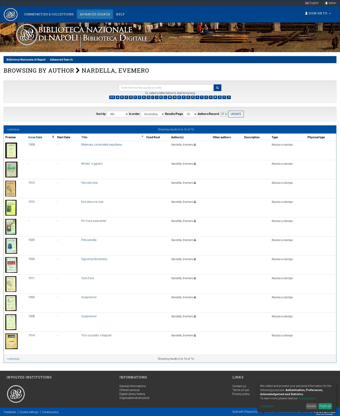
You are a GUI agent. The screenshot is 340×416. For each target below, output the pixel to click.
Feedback (10, 412)
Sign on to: (318, 13)
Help (120, 14)
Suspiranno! (88, 297)
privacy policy (306, 398)
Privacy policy (241, 394)
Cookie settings (28, 412)
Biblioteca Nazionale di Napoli (26, 59)
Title (84, 137)
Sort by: (101, 113)
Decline (311, 406)
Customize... (267, 406)
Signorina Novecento (94, 259)
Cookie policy (50, 412)
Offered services (129, 390)
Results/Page (174, 113)
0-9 (112, 97)
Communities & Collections (49, 14)
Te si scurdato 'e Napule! (96, 335)
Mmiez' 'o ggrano (92, 163)
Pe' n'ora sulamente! (93, 220)
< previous (13, 129)
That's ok (325, 406)
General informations (132, 386)
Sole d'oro (87, 278)
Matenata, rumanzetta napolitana (101, 144)
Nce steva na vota (92, 201)
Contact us (239, 386)
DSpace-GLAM (253, 411)
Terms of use (240, 390)
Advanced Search (95, 14)
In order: (134, 113)
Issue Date (35, 137)
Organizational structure (134, 397)
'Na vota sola (89, 182)
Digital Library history (132, 394)
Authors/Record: (209, 113)
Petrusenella (88, 240)
